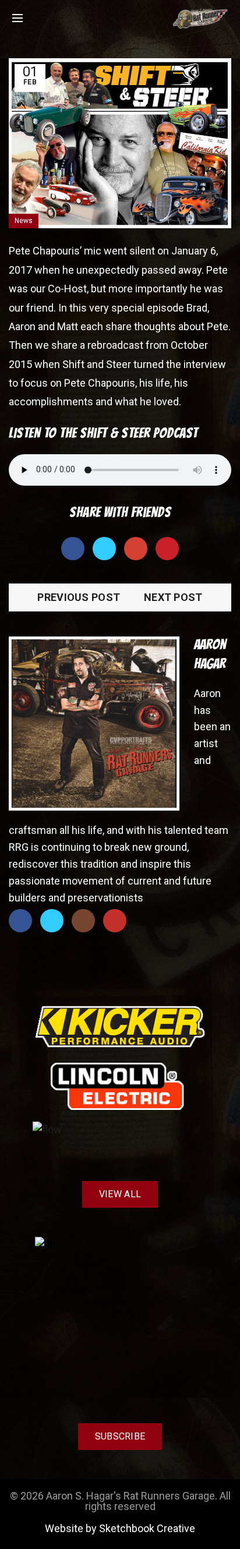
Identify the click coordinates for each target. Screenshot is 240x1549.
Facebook (72, 548)
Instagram (83, 920)
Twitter (104, 548)
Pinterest (167, 548)
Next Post (173, 597)
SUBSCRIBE (120, 1436)
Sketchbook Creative (147, 1528)
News (24, 221)
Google (135, 548)
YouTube (114, 920)
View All (120, 1194)
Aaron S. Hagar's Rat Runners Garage (130, 1496)
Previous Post (78, 597)
